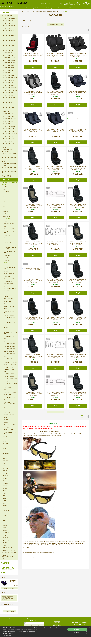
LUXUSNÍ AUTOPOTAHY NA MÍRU (9, 154)
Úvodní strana (13, 8)
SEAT (4, 456)
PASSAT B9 (7, 276)
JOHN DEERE (6, 540)
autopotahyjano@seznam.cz (69, 4)
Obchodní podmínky (46, 8)
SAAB (4, 448)
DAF (4, 466)
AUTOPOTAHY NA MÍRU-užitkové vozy (8, 150)
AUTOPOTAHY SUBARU (9, 126)
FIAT (4, 209)
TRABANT (5, 537)
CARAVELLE (7, 412)
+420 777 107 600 (69, 3)
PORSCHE (5, 475)
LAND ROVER (6, 510)
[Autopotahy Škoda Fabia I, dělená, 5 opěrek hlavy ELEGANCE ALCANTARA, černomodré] (4, 583)
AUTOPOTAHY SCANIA (8, 116)
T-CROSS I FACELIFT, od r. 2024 (10, 433)
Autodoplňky (5, 180)
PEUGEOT (5, 443)
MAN (4, 503)
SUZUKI (5, 204)
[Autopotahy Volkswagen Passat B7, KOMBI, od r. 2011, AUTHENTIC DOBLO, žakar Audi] (33, 156)
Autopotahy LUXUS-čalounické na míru (8, 568)
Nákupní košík (34, 8)
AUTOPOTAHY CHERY (8, 113)
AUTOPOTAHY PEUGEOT (9, 97)
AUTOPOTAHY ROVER (8, 107)
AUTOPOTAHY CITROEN (9, 25)
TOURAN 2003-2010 (9, 367)
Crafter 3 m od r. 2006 (9, 425)
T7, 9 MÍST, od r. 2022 (9, 353)
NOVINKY (3, 573)
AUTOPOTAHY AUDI (8, 20)
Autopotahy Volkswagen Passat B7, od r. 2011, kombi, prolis (55, 55)
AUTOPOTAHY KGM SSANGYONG (8, 110)
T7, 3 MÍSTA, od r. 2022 (9, 322)
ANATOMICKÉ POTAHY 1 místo (8, 160)
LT (4, 341)
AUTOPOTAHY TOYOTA (9, 141)
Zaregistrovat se (78, 4)
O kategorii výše (27, 21)
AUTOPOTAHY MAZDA (8, 85)
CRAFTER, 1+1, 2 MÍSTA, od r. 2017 (10, 248)
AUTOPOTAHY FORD (8, 53)
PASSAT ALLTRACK (9, 415)
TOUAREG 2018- (8, 281)
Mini (4, 196)
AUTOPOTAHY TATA (8, 136)
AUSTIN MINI (6, 453)
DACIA (4, 206)
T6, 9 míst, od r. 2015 (9, 278)
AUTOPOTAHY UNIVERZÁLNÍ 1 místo (9, 164)
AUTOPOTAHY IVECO (8, 67)
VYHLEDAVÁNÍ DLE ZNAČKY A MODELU (9, 183)
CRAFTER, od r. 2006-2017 (10, 362)
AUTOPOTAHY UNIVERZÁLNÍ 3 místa (9, 172)
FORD (4, 199)
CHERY (4, 515)
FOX (5, 407)
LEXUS (4, 500)
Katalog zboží (23, 8)
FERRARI (5, 471)
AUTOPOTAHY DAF (8, 43)
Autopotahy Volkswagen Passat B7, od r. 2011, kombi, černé (78, 93)
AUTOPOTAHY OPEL (8, 95)
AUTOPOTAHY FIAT (8, 50)
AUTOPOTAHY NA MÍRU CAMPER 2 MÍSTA (8, 176)
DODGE (5, 542)
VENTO (6, 422)
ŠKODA (5, 458)
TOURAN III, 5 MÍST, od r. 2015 (10, 268)
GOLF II (6, 420)
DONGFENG (6, 533)
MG (4, 438)
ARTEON (6, 327)
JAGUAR (5, 495)
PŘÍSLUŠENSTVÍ (6, 559)
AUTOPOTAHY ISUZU (8, 65)
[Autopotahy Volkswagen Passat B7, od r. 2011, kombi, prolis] (55, 43)
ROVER (4, 528)
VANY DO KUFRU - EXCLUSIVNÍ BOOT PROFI (8, 556)
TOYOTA (5, 508)
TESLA (4, 201)
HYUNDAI (5, 211)
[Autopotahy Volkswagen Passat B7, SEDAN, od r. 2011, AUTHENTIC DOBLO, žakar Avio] (33, 269)
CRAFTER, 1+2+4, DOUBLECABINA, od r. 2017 (9, 404)
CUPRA (5, 518)
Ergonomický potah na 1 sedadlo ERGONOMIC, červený (33, 54)
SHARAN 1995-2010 (9, 351)
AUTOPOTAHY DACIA (8, 38)
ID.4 (5, 226)
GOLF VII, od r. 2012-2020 (10, 378)
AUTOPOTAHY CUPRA (8, 45)
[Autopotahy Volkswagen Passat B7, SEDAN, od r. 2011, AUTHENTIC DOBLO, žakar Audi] (55, 269)
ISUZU (4, 490)
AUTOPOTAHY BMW (8, 23)
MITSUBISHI (6, 191)
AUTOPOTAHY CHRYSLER (9, 35)
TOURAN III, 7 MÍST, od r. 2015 (10, 252)
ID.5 (5, 338)
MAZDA (5, 186)
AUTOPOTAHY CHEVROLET (10, 33)
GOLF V (6, 257)
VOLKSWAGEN (6, 219)
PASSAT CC (7, 235)
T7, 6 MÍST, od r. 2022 (9, 346)
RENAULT (5, 505)
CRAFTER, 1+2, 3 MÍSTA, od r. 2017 (10, 289)
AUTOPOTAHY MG (7, 28)
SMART (5, 194)
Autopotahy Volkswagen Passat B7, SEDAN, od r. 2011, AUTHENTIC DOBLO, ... (33, 243)
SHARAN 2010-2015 (9, 274)
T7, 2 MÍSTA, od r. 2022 (9, 317)
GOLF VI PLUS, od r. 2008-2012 (10, 333)
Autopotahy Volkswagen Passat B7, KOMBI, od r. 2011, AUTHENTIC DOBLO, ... (78, 130)
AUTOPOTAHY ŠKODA (8, 131)
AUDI (4, 446)
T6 (4, 292)
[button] (30, 633)
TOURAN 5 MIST (8, 381)
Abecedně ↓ (24, 26)
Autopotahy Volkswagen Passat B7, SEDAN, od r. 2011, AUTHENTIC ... (55, 93)
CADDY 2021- (7, 387)
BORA (5, 356)
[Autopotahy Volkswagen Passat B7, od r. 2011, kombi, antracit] (55, 118)
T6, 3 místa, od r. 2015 (9, 325)
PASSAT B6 (7, 260)
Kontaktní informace (60, 8)
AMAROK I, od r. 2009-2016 (9, 370)
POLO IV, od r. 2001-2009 (10, 392)
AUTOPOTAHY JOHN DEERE (10, 133)
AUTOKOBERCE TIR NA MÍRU (9, 552)
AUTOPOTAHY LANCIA (8, 75)
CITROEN (5, 461)
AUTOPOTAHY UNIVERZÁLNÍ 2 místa (9, 168)
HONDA (5, 214)
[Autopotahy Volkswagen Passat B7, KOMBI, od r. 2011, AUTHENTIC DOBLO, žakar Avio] (78, 118)
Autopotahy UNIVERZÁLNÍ (5, 563)
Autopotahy (5, 12)
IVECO (4, 493)
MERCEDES (6, 513)
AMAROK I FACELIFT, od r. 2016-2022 (10, 295)
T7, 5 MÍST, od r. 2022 (9, 343)
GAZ (4, 480)
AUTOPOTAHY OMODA (9, 102)
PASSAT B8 (7, 255)
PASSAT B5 (7, 240)
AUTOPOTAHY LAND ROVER (10, 77)
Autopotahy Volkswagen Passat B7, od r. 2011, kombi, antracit (55, 130)
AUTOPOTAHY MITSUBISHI (10, 90)
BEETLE (6, 245)
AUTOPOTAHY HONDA (8, 55)
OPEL (4, 441)
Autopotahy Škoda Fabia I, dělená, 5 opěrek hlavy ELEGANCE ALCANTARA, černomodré (14, 582)
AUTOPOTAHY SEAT (8, 123)
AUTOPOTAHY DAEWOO (9, 40)
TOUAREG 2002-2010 (9, 336)
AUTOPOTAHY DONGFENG (9, 118)
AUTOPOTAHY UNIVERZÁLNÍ (9, 157)
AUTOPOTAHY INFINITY (9, 62)
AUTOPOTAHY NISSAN (8, 92)
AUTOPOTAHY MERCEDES (9, 87)
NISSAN (5, 525)
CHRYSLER (5, 485)
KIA (4, 463)
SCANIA (5, 530)
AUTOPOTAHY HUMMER (9, 58)
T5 (4, 400)
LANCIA (5, 498)
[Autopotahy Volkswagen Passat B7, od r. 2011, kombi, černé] (78, 81)
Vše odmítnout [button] (77, 632)
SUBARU (5, 523)
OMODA (5, 473)
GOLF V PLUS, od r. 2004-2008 (10, 359)
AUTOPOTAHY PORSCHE (9, 100)
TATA (4, 535)
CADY (5, 330)
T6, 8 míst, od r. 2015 (9, 376)
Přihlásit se (78, 3)
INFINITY (5, 488)
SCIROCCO (6, 417)
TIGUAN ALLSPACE (9, 223)
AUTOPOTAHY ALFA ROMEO (10, 18)
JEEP (4, 189)
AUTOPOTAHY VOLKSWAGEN (6, 146)
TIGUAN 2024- (7, 242)
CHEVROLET (6, 451)
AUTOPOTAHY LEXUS (8, 80)
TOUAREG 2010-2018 (9, 373)
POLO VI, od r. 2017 (8, 429)
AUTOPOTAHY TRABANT (9, 138)
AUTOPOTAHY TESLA (8, 30)
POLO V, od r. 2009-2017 (10, 365)
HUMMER (5, 483)
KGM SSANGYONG (7, 547)
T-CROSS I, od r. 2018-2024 (9, 312)
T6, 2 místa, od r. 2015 (9, 397)
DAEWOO (5, 436)
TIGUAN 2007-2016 (8, 283)
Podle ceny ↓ (31, 26)
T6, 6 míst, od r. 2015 (9, 228)
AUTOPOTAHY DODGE (8, 48)
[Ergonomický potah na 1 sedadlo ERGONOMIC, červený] (33, 43)
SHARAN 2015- (7, 395)
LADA (4, 545)
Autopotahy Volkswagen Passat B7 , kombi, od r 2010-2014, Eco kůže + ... (78, 55)
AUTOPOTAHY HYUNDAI (9, 60)
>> (87, 30)
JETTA (5, 308)
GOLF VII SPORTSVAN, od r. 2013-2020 (10, 384)
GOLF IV (6, 271)
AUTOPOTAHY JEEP (8, 70)
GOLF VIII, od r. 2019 (9, 427)
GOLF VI (6, 286)
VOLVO (5, 478)
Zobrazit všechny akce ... (9, 588)
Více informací (34, 629)
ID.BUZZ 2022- (7, 301)
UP (4, 237)
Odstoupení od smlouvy (75, 8)
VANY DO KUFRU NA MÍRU (8, 550)
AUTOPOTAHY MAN (8, 82)
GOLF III (6, 265)
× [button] (89, 627)
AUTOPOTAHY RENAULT (9, 105)
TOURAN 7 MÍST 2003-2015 (9, 232)
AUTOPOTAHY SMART (8, 121)
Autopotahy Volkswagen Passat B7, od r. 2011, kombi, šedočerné (33, 130)
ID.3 (5, 390)
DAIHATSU (5, 468)
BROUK (6, 410)
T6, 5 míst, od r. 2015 (9, 315)
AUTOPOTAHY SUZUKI (8, 128)
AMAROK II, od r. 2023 (9, 306)
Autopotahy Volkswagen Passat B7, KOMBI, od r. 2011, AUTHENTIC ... (33, 394)
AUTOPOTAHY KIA (7, 72)
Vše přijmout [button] (77, 629)
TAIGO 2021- (7, 221)
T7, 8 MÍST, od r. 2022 (9, 348)
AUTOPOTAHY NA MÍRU (8, 15)
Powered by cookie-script (7, 635)
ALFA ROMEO (6, 216)
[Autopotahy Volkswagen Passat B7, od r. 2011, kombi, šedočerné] (33, 118)
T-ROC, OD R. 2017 (8, 299)
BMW (4, 520)
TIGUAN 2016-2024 (8, 320)
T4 (4, 303)
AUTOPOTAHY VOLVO (8, 143)
